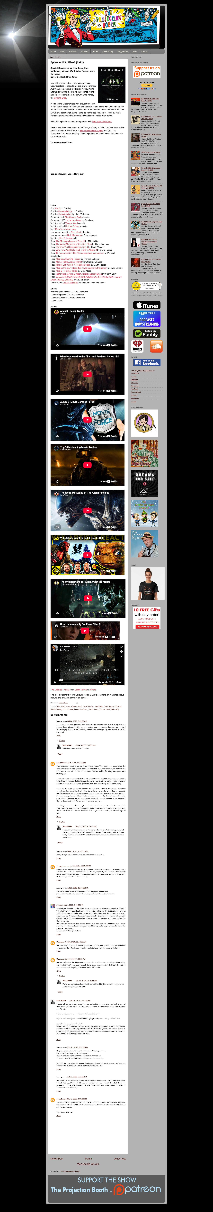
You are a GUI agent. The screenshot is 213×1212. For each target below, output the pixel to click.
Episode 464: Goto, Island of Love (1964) (151, 117)
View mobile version (88, 1164)
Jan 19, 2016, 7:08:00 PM (75, 959)
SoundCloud (136, 392)
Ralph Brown (93, 709)
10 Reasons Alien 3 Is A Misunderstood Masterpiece (80, 253)
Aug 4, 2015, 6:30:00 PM (73, 905)
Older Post (120, 1158)
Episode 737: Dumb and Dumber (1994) (150, 169)
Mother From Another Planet (69, 262)
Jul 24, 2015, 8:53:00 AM (85, 745)
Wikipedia (135, 398)
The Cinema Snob (73, 217)
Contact (144, 51)
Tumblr (134, 395)
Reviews (73, 51)
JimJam (59, 905)
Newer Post (56, 1158)
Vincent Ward (71, 223)
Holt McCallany (72, 226)
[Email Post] (77, 703)
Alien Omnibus (64, 214)
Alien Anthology (65, 211)
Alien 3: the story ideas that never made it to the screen (81, 268)
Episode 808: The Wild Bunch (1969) (150, 100)
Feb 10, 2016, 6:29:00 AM (77, 1047)
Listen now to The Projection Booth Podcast (147, 295)
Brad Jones (65, 706)
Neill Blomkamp (74, 235)
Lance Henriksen (73, 220)
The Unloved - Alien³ (60, 690)
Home (53, 51)
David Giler (99, 706)
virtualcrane (61, 1099)
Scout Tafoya (81, 690)
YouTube (134, 389)
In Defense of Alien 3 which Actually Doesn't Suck (79, 274)
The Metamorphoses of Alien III (70, 241)
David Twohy (109, 706)
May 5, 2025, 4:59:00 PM (77, 1099)
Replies (62, 741)
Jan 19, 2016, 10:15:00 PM (79, 1000)
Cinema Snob (60, 98)
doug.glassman (63, 866)
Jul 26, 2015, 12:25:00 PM (77, 888)
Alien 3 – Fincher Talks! (66, 271)
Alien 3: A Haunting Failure (68, 259)
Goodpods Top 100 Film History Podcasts (147, 293)
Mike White (67, 745)
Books (95, 51)
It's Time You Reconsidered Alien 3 (72, 247)
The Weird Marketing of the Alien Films (74, 244)
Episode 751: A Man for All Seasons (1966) (151, 187)
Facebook (135, 373)
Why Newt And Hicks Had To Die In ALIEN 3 (76, 250)
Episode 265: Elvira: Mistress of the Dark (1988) (149, 241)
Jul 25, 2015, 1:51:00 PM (76, 763)
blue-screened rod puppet (91, 130)
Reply (58, 736)
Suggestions (122, 51)
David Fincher (88, 706)
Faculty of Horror (70, 282)
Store (134, 51)
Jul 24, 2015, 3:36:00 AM (77, 721)
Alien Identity (77, 232)
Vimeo (93, 690)
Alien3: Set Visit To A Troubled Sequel (73, 265)
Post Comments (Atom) (70, 1171)
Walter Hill (115, 709)
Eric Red (118, 706)
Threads (134, 380)
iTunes (133, 376)
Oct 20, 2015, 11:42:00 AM (75, 942)
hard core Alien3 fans (102, 121)
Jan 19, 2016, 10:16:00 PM (86, 981)
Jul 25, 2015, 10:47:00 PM (77, 851)
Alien (58, 706)
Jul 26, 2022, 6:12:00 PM (77, 1077)
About (62, 51)
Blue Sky (134, 383)
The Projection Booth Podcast (142, 371)
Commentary (107, 51)
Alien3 (57, 208)
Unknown (60, 942)
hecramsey (61, 763)
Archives (84, 51)
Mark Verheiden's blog (65, 229)
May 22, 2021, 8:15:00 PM (86, 826)
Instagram (135, 386)
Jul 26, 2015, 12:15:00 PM (80, 866)
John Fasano (68, 709)
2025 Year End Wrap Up (150, 152)
